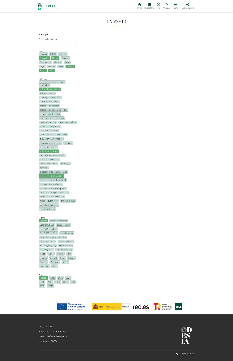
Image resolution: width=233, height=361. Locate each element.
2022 (60, 278)
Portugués (55, 262)
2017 (65, 282)
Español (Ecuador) (47, 241)
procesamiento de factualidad (53, 180)
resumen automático (49, 200)
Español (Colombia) (48, 229)
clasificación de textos (49, 101)
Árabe (51, 253)
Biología (43, 54)
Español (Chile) (63, 225)
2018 (57, 282)
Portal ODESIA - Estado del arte (52, 331)
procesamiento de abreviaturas (53, 172)
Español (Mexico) (66, 241)
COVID (53, 54)
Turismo (70, 66)
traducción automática (49, 159)
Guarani (53, 258)
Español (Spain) (46, 249)
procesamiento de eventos (51, 176)
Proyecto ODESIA (46, 326)
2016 (73, 282)
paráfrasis (44, 167)
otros (52, 70)
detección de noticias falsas (52, 118)
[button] (176, 6)
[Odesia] (49, 6)
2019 (50, 282)
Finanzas (65, 58)
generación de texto (48, 147)
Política (43, 70)
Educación (44, 58)
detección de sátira (67, 122)
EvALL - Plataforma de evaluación (53, 336)
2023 (52, 278)
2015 (42, 286)
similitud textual (68, 200)
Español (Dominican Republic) (53, 237)
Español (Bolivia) (47, 225)
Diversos (62, 54)
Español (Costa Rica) (48, 233)
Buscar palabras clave (48, 39)
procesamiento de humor (51, 184)
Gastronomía (45, 62)
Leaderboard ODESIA (48, 341)
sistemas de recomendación (52, 196)
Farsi (69, 253)
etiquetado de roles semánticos (53, 134)
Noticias (51, 66)
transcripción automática (50, 97)
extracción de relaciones (50, 143)
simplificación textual (49, 205)
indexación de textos (49, 151)
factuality (68, 143)
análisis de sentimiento (50, 89)
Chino (54, 266)
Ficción (55, 58)
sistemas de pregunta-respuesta (53, 192)
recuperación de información (52, 155)
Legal (42, 66)
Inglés (42, 253)
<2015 (50, 286)
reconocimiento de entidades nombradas (52, 83)
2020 (42, 282)
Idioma (42, 217)
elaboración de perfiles (50, 126)
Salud (67, 62)
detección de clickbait (49, 105)
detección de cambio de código (53, 110)
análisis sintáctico (47, 93)
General (57, 62)
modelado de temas (48, 163)
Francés (43, 258)
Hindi (62, 258)
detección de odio (48, 122)
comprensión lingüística (50, 114)
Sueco (65, 262)
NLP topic (43, 79)
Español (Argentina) (58, 220)
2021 (68, 278)
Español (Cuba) (66, 233)
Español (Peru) (65, 245)
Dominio (42, 51)
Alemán (60, 253)
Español (43, 220)
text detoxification (47, 209)
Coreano (43, 262)
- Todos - (43, 278)
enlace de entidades (49, 130)
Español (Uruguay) (64, 249)
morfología (65, 163)
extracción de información (51, 138)
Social (60, 66)
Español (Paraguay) (48, 245)
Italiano (71, 258)
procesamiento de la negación (53, 188)
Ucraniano (44, 266)
